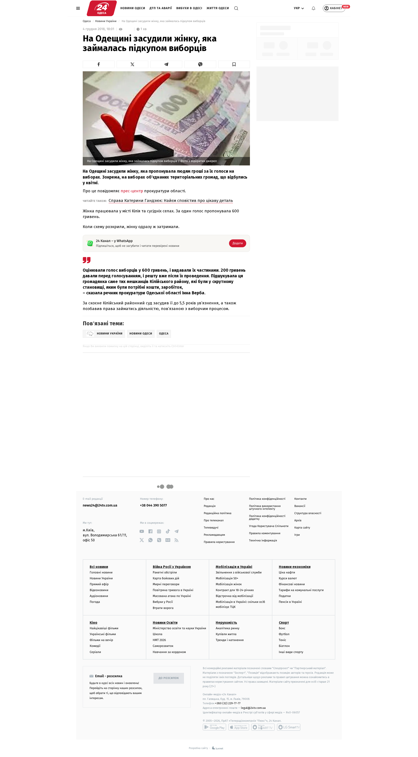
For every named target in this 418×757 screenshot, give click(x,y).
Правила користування (219, 542)
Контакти (300, 499)
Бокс (282, 628)
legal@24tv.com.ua (253, 707)
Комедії (95, 646)
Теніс (282, 640)
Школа (157, 634)
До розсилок (169, 678)
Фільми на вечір (101, 640)
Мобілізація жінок (229, 584)
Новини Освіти (165, 623)
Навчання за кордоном (169, 652)
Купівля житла (226, 634)
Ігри (297, 535)
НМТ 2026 (159, 640)
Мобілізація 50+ (227, 578)
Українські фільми (103, 634)
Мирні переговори (166, 584)
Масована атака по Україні (172, 596)
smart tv (263, 727)
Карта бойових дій (166, 578)
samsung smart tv (288, 727)
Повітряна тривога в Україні (173, 590)
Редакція (210, 506)
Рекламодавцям (214, 535)
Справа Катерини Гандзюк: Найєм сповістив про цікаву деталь (171, 200)
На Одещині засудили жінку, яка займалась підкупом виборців (163, 21)
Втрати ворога (163, 608)
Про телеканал (214, 520)
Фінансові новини (292, 584)
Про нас (209, 499)
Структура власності (307, 513)
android (214, 727)
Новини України (106, 21)
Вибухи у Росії (163, 602)
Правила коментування (264, 533)
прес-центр (132, 190)
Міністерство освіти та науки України (179, 628)
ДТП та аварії (161, 8)
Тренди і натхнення (230, 640)
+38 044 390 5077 (153, 505)
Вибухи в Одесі (189, 8)
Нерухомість (226, 623)
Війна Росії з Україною (172, 567)
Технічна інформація (263, 540)
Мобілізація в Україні (234, 567)
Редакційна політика (217, 513)
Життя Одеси (218, 8)
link (141, 531)
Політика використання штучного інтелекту (265, 507)
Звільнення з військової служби (239, 572)
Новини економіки (294, 567)
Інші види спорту (291, 652)
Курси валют (288, 578)
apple (238, 727)
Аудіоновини (99, 596)
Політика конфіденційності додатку (267, 517)
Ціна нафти (287, 572)
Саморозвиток (163, 646)
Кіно (93, 623)
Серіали (95, 652)
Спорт (284, 623)
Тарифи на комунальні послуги (301, 590)
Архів (297, 520)
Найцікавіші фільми (104, 628)
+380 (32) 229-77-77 (228, 703)
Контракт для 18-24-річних (235, 590)
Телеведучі (211, 527)
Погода (95, 602)
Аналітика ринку (227, 628)
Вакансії (299, 506)
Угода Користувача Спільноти (268, 526)
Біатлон (284, 646)
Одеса (87, 21)
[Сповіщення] (313, 8)
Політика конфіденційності (267, 499)
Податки (285, 596)
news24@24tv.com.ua (100, 505)
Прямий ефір (99, 584)
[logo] (102, 8)
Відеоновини (99, 590)
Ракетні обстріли (165, 572)
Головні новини (101, 572)
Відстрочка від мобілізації (234, 596)
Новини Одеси (132, 8)
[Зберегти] (234, 64)
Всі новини (99, 567)
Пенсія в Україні (290, 602)
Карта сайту (302, 527)
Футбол (284, 634)
